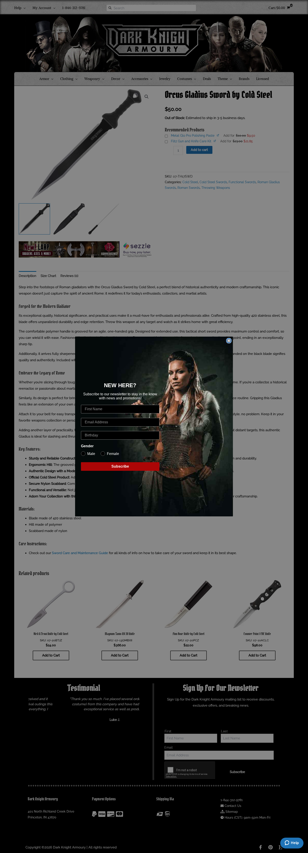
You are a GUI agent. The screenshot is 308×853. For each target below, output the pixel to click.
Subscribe (120, 466)
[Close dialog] (229, 340)
